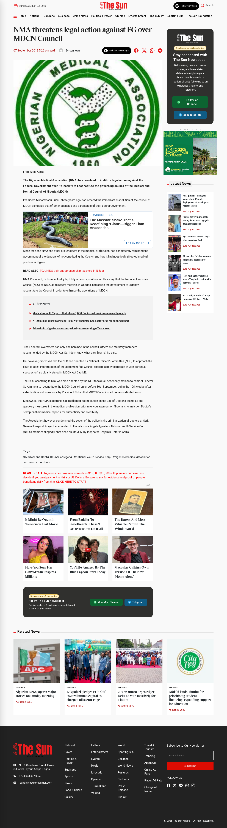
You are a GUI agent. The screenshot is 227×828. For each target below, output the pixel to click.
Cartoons (123, 779)
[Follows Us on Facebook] (136, 50)
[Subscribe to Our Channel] (181, 785)
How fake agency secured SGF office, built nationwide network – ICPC (197, 279)
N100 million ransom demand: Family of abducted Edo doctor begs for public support (81, 321)
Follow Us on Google (189, 6)
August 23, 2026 (24, 702)
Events (95, 759)
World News (125, 765)
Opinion (120, 16)
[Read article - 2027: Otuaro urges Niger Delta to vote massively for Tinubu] (139, 661)
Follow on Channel (192, 102)
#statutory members (36, 462)
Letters (95, 745)
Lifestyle (96, 772)
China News (80, 16)
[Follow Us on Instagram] (193, 785)
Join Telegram (192, 114)
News (68, 783)
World (121, 745)
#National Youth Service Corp (92, 457)
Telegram (137, 602)
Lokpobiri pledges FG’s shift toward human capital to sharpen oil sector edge (87, 695)
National (35, 16)
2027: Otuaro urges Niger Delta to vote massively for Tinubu (137, 695)
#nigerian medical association (131, 457)
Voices (95, 793)
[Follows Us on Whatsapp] (152, 50)
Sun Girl (122, 797)
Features (123, 772)
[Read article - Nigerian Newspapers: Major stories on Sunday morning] (36, 661)
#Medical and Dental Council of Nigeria (47, 457)
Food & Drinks (73, 790)
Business (64, 16)
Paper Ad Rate (153, 780)
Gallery (69, 797)
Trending (149, 756)
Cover (68, 752)
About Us (150, 762)
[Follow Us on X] (174, 785)
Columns (49, 16)
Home (22, 16)
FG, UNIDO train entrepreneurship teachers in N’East (72, 270)
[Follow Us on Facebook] (168, 785)
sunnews (75, 50)
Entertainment (137, 16)
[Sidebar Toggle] (15, 16)
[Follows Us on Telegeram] (160, 50)
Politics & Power (101, 16)
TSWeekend (98, 786)
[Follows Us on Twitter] (144, 50)
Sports (69, 776)
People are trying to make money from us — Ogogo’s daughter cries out (196, 220)
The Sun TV (157, 16)
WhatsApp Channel (108, 602)
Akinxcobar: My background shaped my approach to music (197, 259)
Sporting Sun (175, 16)
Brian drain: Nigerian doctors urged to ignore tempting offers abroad (71, 328)
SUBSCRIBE (190, 766)
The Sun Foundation (199, 16)
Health (95, 765)
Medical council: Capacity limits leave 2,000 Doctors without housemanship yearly (79, 313)
